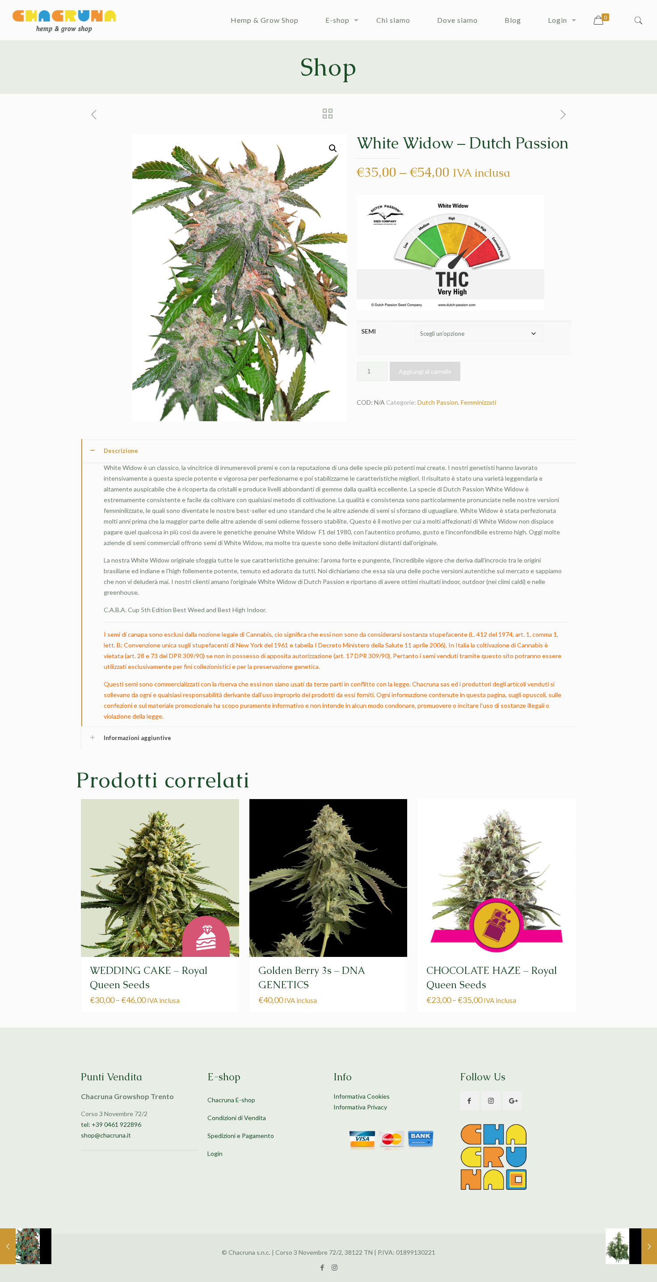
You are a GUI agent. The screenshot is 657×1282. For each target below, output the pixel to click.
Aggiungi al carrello (425, 371)
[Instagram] (334, 1267)
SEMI (368, 331)
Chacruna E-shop (231, 1100)
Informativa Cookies (361, 1096)
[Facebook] (322, 1267)
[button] (333, 148)
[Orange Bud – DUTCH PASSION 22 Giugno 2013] (25, 1246)
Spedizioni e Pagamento (240, 1135)
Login (215, 1153)
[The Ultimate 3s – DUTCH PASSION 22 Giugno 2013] (631, 1246)
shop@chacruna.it (106, 1135)
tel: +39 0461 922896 (111, 1124)
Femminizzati (478, 402)
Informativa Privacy (360, 1107)
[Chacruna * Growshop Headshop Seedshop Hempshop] (63, 20)
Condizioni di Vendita (236, 1117)
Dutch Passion (437, 402)
